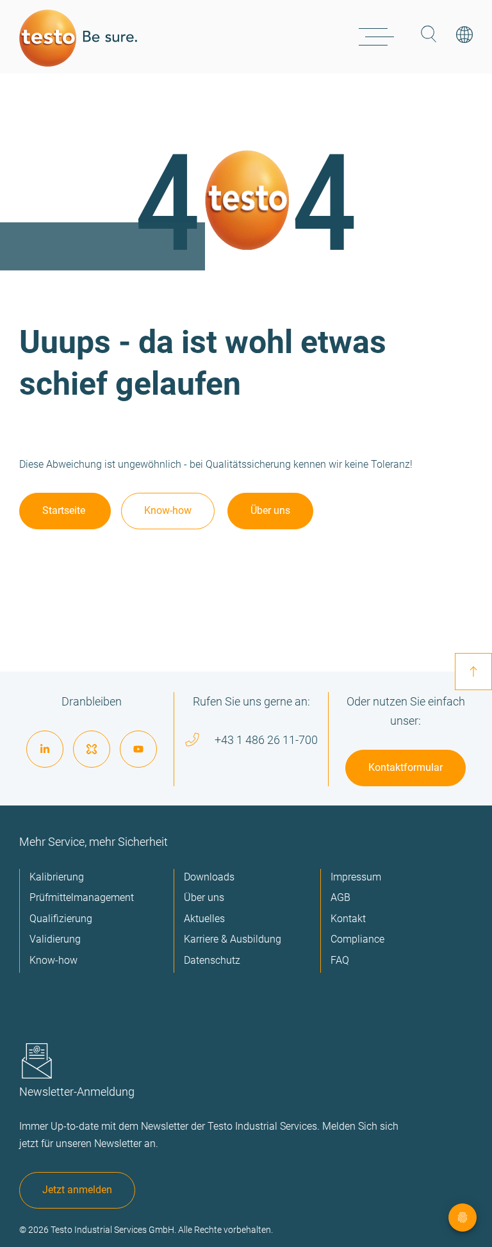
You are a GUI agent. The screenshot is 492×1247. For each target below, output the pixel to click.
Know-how (168, 510)
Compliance (357, 939)
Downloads (209, 877)
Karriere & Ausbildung (232, 939)
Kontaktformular (405, 767)
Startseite (65, 510)
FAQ (340, 960)
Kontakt (348, 919)
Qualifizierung (60, 919)
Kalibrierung (56, 877)
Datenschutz (212, 960)
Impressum (356, 877)
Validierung (55, 939)
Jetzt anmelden (77, 1190)
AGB (340, 897)
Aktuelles (204, 919)
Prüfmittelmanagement (81, 897)
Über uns (270, 510)
